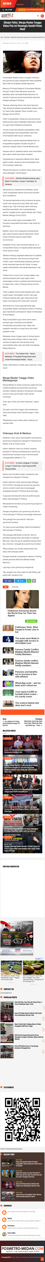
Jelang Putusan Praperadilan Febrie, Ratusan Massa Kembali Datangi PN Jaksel (28, 1195)
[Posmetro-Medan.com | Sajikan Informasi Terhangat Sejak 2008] (22, 1253)
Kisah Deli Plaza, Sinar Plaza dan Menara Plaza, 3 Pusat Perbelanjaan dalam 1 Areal (28, 1003)
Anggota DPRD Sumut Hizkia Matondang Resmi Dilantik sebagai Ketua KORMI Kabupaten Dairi (21, 791)
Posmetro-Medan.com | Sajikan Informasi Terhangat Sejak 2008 (27, 1257)
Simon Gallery (11, 1233)
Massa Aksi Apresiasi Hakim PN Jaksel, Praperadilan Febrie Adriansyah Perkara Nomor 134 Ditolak (29, 1164)
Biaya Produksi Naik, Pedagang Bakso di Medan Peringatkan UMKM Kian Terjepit (28, 1025)
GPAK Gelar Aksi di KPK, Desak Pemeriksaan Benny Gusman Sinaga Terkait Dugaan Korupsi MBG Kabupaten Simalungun (21, 809)
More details (31, 621)
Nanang (10, 1219)
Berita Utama (15, 587)
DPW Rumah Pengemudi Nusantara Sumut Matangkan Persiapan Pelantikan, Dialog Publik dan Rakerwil (21, 830)
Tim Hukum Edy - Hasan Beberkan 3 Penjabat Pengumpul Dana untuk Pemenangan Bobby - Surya (20, 356)
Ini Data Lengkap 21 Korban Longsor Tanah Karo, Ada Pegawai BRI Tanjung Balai (21, 466)
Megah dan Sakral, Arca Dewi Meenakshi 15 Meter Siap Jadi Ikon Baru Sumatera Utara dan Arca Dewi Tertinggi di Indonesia (29, 1175)
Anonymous (11, 1226)
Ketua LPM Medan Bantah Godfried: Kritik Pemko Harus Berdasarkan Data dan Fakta (21, 751)
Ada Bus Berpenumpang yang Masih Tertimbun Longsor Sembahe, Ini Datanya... (22, 181)
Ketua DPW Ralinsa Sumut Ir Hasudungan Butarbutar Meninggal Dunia (26, 1047)
